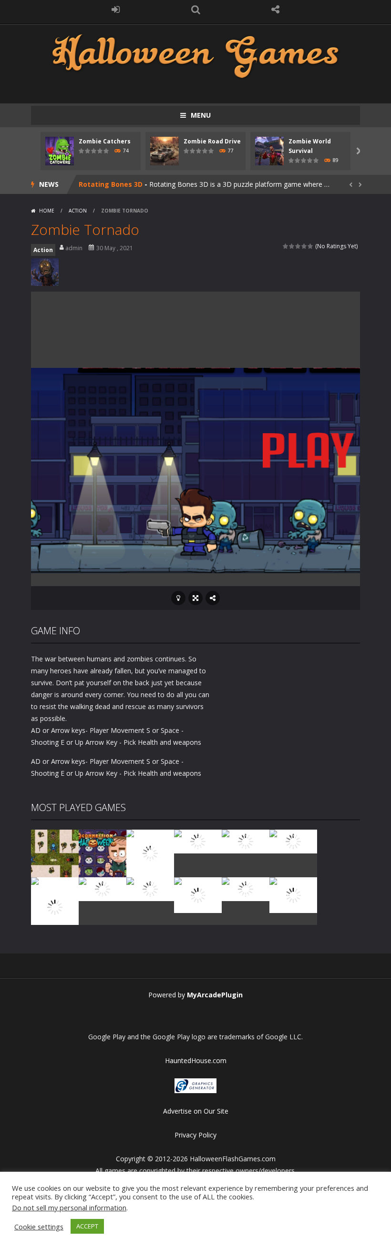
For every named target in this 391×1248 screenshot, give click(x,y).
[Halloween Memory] (102, 888)
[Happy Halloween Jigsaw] (198, 894)
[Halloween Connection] (102, 852)
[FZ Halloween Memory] (293, 894)
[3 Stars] (298, 246)
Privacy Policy (195, 1134)
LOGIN (116, 9)
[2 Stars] (292, 246)
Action (78, 210)
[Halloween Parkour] (293, 840)
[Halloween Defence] (245, 840)
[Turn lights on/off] (178, 598)
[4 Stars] (304, 246)
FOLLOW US (275, 9)
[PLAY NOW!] (59, 150)
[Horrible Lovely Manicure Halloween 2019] (55, 906)
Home (47, 210)
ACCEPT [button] (87, 1226)
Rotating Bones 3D (111, 184)
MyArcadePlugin (215, 994)
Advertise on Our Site (195, 1111)
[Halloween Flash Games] (195, 55)
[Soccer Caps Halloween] (245, 888)
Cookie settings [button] (38, 1226)
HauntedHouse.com (195, 1060)
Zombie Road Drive (212, 141)
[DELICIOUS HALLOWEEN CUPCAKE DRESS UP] (150, 852)
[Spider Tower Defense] (55, 852)
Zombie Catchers (105, 141)
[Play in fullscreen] (195, 598)
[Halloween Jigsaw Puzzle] (150, 888)
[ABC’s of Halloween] (198, 840)
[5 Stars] (311, 246)
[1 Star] (286, 246)
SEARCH (195, 9)
